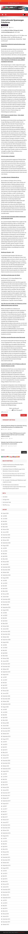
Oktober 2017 (6, 798)
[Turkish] (19, 456)
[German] (8, 456)
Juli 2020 (5, 709)
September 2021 (6, 671)
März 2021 (5, 688)
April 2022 (5, 653)
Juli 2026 (5, 516)
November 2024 (6, 569)
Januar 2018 (5, 790)
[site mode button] (24, 14)
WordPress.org (6, 505)
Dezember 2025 (6, 534)
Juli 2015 (5, 870)
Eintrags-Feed (6, 499)
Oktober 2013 (6, 924)
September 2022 (6, 639)
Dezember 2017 (6, 792)
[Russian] (15, 456)
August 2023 (6, 610)
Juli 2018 (5, 774)
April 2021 (5, 685)
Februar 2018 (6, 787)
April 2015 (5, 878)
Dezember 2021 (6, 663)
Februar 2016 (6, 852)
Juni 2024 (5, 583)
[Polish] (11, 456)
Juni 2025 (5, 551)
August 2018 (6, 771)
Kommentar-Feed (7, 502)
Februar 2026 (6, 529)
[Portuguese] (13, 456)
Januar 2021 (5, 693)
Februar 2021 (6, 690)
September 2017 (6, 800)
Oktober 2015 (6, 862)
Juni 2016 (5, 841)
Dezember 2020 (6, 696)
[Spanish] (17, 456)
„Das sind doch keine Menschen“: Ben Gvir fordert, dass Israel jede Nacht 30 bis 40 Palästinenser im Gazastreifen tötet (14, 475)
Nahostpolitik (4, 25)
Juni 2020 (5, 712)
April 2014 (5, 908)
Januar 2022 (5, 661)
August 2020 (6, 706)
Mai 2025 (5, 553)
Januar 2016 (5, 854)
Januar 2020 (5, 725)
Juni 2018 (5, 776)
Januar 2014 (5, 916)
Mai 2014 (5, 905)
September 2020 (6, 704)
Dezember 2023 (6, 599)
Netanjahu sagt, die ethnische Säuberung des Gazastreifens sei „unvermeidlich (11, 443)
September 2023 (6, 607)
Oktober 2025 (6, 540)
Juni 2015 (5, 873)
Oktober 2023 (6, 604)
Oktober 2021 (6, 669)
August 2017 (6, 803)
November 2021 (6, 666)
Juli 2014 (5, 900)
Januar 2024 (5, 596)
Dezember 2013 (6, 919)
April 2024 (5, 588)
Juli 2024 (5, 580)
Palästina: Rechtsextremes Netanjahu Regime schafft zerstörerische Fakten (13, 465)
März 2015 (5, 881)
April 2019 (5, 749)
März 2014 (5, 911)
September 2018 (6, 768)
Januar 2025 (5, 564)
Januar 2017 (5, 822)
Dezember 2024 (6, 567)
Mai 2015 (5, 876)
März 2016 (5, 849)
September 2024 (6, 575)
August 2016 (6, 835)
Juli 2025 (5, 548)
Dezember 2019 (6, 728)
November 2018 (6, 763)
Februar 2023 (6, 626)
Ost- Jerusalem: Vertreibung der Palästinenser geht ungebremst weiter (14, 481)
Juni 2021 (5, 680)
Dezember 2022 (6, 631)
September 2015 (6, 865)
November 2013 (6, 921)
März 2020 (5, 720)
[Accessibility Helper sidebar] (26, 9)
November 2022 (6, 634)
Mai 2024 (5, 585)
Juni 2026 (5, 518)
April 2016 (5, 846)
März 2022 (5, 655)
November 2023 (6, 602)
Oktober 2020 (6, 701)
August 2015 (6, 868)
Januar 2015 (5, 886)
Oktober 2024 (6, 572)
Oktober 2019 (6, 733)
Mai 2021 (5, 682)
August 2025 (6, 545)
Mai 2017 (5, 811)
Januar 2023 (5, 628)
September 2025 (6, 542)
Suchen (3, 450)
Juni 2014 (5, 903)
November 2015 (6, 860)
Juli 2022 (5, 645)
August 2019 (6, 739)
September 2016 (6, 833)
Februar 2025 (6, 561)
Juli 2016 (5, 838)
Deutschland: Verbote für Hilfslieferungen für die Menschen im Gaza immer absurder (14, 470)
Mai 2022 (5, 650)
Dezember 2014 (6, 889)
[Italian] (9, 456)
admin (12, 27)
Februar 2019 (6, 755)
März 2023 (5, 623)
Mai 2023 (5, 618)
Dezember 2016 (6, 825)
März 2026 (5, 526)
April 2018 (5, 782)
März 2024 (5, 591)
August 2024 (6, 577)
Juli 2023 (5, 612)
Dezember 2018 (6, 760)
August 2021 (6, 674)
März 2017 (5, 817)
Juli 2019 (5, 741)
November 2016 (6, 827)
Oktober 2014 (6, 895)
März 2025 (5, 559)
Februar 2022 (6, 658)
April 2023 (5, 620)
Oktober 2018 (6, 766)
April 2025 (5, 556)
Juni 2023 (5, 615)
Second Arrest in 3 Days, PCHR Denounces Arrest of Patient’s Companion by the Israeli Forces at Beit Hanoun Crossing (13, 435)
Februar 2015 (6, 884)
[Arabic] (2, 456)
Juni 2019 (5, 744)
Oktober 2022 (6, 637)
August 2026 (6, 513)
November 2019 (6, 731)
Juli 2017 (5, 806)
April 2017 (5, 814)
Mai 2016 (5, 843)
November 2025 (6, 537)
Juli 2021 (5, 677)
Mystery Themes (21, 932)
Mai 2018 (5, 779)
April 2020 (5, 717)
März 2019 (5, 752)
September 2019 (6, 736)
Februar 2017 (6, 819)
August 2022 (6, 642)
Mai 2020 (5, 714)
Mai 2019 (5, 747)
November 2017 (6, 795)
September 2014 (6, 897)
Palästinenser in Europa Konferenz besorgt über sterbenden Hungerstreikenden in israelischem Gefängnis (5, 415)
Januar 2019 (5, 757)
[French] (6, 456)
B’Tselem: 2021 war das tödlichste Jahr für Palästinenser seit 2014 (24, 415)
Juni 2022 (5, 647)
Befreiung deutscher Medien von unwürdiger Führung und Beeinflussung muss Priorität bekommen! (14, 426)
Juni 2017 (5, 809)
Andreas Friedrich (13, 445)
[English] (4, 456)
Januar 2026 (5, 532)
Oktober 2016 (6, 830)
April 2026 (5, 524)
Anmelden (5, 496)
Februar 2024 (6, 594)
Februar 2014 (6, 913)
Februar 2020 (6, 723)
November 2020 (6, 698)
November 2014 (6, 892)
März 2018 (5, 784)
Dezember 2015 (6, 857)
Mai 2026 (5, 521)
